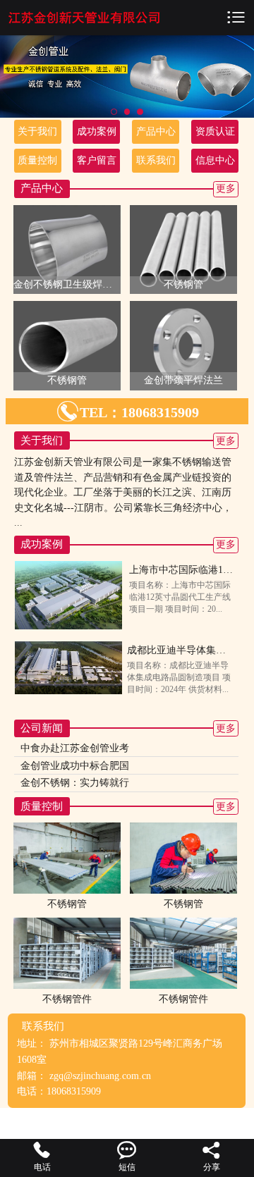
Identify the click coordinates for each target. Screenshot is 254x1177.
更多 (226, 188)
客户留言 (96, 160)
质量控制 (37, 160)
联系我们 (156, 160)
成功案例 (96, 131)
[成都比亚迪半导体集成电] (68, 667)
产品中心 (156, 131)
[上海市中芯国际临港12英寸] (68, 595)
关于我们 (37, 131)
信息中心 (215, 160)
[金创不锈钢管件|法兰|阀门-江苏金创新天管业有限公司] (84, 17)
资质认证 (215, 131)
